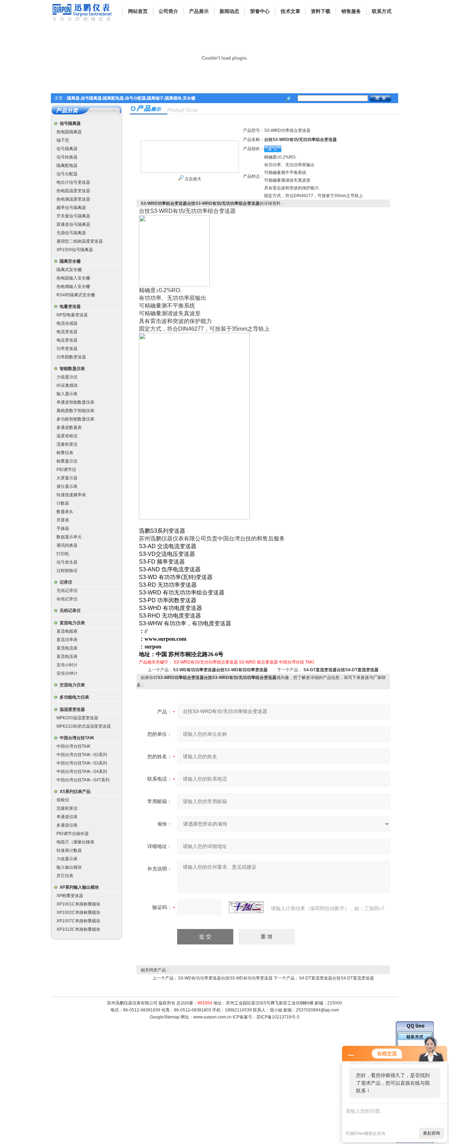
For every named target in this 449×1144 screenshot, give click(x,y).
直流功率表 (67, 639)
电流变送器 (67, 331)
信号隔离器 (70, 123)
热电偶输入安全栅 (73, 286)
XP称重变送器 (69, 895)
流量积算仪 (67, 444)
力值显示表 (67, 858)
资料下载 (320, 11)
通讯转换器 (67, 545)
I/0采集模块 (67, 385)
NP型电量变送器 (72, 314)
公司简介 (168, 11)
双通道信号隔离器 (73, 224)
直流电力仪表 (72, 622)
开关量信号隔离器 (73, 216)
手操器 (62, 528)
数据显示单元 (69, 536)
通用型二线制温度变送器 (79, 241)
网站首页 (138, 11)
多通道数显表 (69, 427)
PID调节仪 (66, 469)
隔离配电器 (67, 165)
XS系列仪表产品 (75, 791)
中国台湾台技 (291, 662)
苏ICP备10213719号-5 (278, 1017)
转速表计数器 (69, 850)
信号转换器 (67, 157)
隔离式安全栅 (69, 269)
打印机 (62, 553)
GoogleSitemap (165, 1017)
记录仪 (66, 582)
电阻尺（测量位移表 (75, 842)
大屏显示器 (67, 478)
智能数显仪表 (72, 368)
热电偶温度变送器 (73, 199)
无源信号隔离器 (71, 232)
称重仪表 (64, 452)
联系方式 (381, 11)
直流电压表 (67, 656)
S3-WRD (247, 662)
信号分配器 (67, 173)
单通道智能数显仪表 (75, 402)
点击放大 (192, 178)
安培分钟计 (67, 673)
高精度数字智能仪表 (75, 410)
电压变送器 (67, 340)
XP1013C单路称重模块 (78, 929)
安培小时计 (67, 664)
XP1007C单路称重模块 (78, 920)
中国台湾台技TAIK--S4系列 (81, 771)
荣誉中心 (260, 11)
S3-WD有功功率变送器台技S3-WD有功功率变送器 (220, 669)
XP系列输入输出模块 (79, 887)
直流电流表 (67, 648)
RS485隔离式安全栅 (75, 294)
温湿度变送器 (72, 709)
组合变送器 (267, 662)
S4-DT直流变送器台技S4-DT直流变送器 (340, 669)
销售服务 (351, 11)
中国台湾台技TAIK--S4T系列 (82, 780)
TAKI (309, 662)
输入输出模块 (69, 867)
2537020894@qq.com (317, 1010)
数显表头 (64, 511)
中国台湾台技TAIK (77, 737)
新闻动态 (229, 11)
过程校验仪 (67, 570)
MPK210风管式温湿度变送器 (83, 726)
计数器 (62, 503)
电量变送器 (70, 306)
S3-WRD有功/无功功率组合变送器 (206, 662)
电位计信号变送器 (73, 182)
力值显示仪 (67, 377)
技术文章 (290, 11)
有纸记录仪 (67, 599)
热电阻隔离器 (69, 131)
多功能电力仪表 (74, 697)
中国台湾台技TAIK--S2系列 (81, 754)
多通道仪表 (67, 825)
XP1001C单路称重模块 (78, 904)
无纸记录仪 (67, 590)
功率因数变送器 (71, 357)
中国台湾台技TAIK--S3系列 (81, 763)
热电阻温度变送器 (73, 190)
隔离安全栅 (70, 261)
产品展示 (199, 11)
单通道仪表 (67, 816)
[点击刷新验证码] (246, 907)
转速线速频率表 (71, 494)
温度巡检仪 (67, 435)
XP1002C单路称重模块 (78, 912)
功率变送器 (67, 348)
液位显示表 (67, 486)
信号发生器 (67, 562)
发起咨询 (431, 1133)
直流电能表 (67, 631)
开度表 (62, 520)
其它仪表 (64, 875)
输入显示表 (67, 393)
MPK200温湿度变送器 (77, 717)
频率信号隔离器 (71, 207)
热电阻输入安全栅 (73, 278)
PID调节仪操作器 (72, 833)
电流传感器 (67, 323)
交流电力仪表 (72, 684)
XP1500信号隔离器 (74, 249)
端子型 (62, 140)
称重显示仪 (67, 461)
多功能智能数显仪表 (75, 419)
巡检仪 (62, 800)
